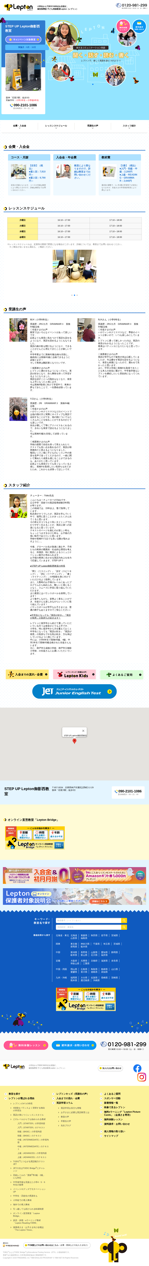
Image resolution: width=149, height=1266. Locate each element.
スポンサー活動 (112, 1098)
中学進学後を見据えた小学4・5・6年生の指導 (29, 1183)
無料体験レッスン (113, 1119)
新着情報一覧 (111, 1103)
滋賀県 (104, 960)
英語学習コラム (64, 1103)
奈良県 (114, 960)
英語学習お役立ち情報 (71, 1108)
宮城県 (114, 935)
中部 (58, 952)
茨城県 (116, 944)
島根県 (104, 969)
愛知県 (104, 952)
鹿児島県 (85, 980)
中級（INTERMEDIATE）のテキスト (33, 1147)
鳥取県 (94, 969)
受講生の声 (92, 125)
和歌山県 (75, 963)
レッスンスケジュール (56, 125)
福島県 (84, 938)
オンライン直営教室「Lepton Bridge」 (26, 1214)
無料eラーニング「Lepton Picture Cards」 (122, 1113)
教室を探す (14, 1094)
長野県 (84, 952)
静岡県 (114, 952)
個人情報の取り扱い (114, 1131)
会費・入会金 (19, 125)
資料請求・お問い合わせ (117, 1124)
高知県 (104, 972)
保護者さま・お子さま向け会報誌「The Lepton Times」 (28, 1228)
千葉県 (96, 944)
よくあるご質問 (112, 1094)
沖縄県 (96, 980)
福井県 (104, 955)
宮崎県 (114, 977)
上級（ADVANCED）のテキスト (32, 1157)
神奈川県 (85, 944)
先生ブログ (66, 1125)
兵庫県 (84, 960)
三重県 (86, 963)
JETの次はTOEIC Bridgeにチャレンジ (29, 1169)
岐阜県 (74, 955)
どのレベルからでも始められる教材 (29, 1119)
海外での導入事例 (21, 1204)
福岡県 (74, 977)
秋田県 (94, 935)
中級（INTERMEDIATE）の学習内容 (33, 1141)
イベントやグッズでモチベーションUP (29, 1190)
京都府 (94, 960)
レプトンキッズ (72, 1094)
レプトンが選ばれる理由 (21, 1098)
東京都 (74, 944)
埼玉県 (106, 944)
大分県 (84, 977)
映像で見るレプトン (114, 1107)
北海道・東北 (62, 935)
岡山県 (74, 969)
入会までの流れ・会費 (68, 1098)
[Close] (83, 730)
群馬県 (74, 946)
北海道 (74, 935)
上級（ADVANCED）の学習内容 (32, 1153)
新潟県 (74, 952)
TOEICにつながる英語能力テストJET (29, 1162)
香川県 (84, 972)
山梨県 (94, 952)
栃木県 (84, 946)
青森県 (84, 935)
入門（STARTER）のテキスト (31, 1127)
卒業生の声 (66, 1121)
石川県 (94, 955)
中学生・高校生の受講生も (25, 1196)
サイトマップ (111, 1136)
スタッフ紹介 (129, 125)
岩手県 (104, 935)
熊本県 (74, 980)
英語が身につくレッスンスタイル (28, 1115)
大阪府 (74, 960)
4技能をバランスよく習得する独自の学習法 (29, 1109)
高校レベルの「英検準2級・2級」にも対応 (29, 1176)
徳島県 (94, 972)
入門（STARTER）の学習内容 (31, 1123)
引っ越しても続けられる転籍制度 (28, 1209)
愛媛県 (74, 972)
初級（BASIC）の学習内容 (29, 1131)
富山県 (84, 955)
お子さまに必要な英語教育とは (75, 1112)
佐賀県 (94, 977)
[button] (74, 741)
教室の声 (65, 1117)
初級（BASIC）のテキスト (29, 1135)
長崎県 (104, 977)
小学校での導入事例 (22, 1200)
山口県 (114, 969)
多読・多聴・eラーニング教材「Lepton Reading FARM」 (27, 1221)
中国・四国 (61, 969)
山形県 (74, 938)
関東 (58, 944)
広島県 (84, 969)
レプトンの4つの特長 (23, 1103)
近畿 (58, 960)
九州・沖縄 (61, 977)
